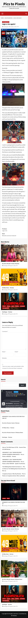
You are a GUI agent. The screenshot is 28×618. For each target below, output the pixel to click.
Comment (5, 331)
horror (4, 306)
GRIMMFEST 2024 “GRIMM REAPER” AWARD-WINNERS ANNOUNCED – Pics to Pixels (13, 454)
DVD (3, 259)
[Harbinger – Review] (14, 301)
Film (3, 282)
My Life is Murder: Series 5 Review (10, 263)
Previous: (4, 230)
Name (4, 351)
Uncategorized (6, 22)
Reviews (7, 259)
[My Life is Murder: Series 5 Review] (14, 253)
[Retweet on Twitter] (9, 401)
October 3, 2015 (13, 26)
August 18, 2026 (13, 505)
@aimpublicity (16, 403)
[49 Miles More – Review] (14, 277)
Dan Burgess (5, 26)
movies (7, 282)
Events (4, 498)
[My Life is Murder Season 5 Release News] (14, 568)
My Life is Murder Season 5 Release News (12, 432)
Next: (9, 235)
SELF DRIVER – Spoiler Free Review (16, 463)
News (12, 282)
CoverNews (22, 613)
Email (16, 351)
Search (3, 380)
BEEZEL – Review (11, 456)
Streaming (13, 259)
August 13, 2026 (13, 581)
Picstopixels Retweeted (14, 401)
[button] (2, 13)
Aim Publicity (9, 403)
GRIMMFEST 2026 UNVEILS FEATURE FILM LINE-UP (13, 417)
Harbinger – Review (7, 312)
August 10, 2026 (13, 314)
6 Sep (22, 403)
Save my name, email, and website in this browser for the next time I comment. (13, 367)
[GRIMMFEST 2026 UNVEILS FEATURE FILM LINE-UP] (14, 491)
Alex (3, 447)
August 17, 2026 (13, 265)
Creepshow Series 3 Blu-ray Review (16, 475)
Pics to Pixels (14, 4)
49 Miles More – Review (8, 288)
